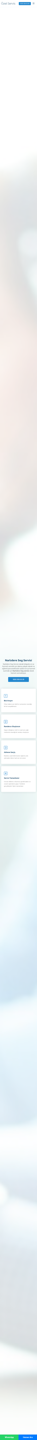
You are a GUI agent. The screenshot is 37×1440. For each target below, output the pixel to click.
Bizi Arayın (8, 701)
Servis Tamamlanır (11, 778)
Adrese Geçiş (9, 752)
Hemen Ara (28, 1437)
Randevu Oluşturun (12, 726)
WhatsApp (9, 1437)
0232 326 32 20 (24, 3)
